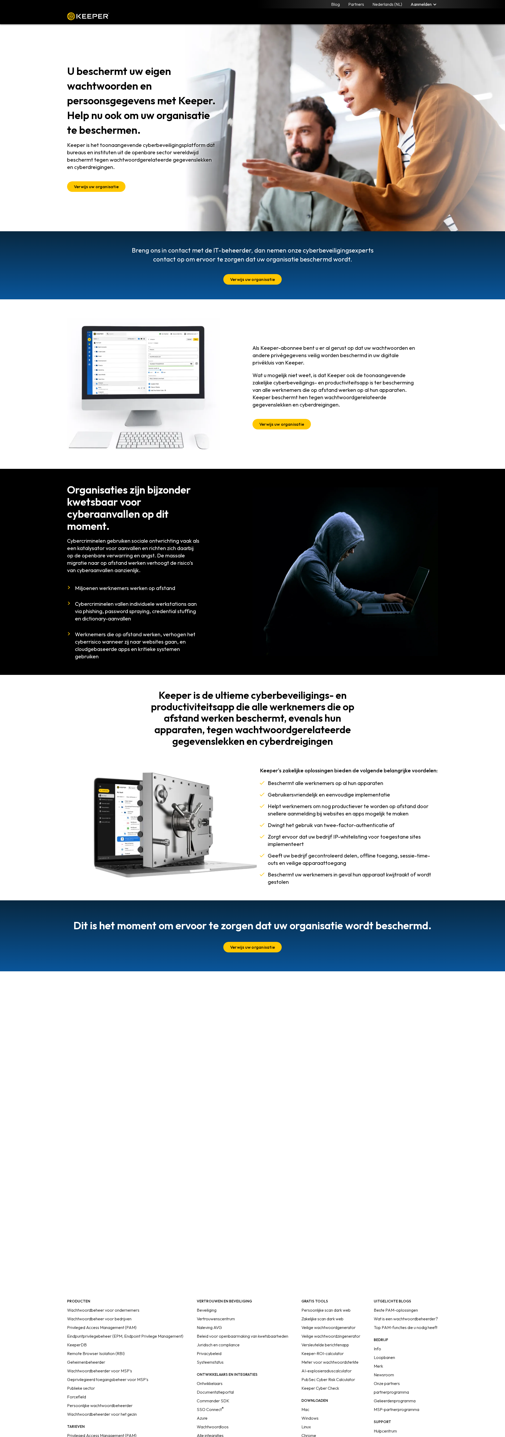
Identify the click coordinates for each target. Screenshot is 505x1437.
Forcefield (76, 1396)
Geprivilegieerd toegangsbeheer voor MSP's (107, 1379)
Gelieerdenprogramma (395, 1400)
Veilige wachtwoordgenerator (328, 1327)
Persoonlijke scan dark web (326, 1310)
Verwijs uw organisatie (96, 186)
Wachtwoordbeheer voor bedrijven (99, 1318)
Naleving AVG (209, 1327)
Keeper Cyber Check (320, 1388)
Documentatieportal (215, 1392)
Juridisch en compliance (218, 1344)
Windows (310, 1418)
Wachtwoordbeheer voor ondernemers (103, 1310)
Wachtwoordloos (213, 1426)
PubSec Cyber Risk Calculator (328, 1379)
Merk (378, 1366)
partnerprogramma (391, 1392)
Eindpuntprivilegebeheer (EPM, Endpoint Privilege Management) (125, 1336)
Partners (356, 4)
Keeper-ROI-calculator (322, 1353)
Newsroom (384, 1374)
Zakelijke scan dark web (322, 1318)
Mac (305, 1409)
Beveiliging (206, 1310)
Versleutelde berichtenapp (325, 1344)
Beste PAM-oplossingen (396, 1310)
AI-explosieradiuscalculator (326, 1370)
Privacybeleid (209, 1353)
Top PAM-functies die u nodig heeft (405, 1327)
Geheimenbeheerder (86, 1362)
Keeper (88, 16)
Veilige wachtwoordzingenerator (330, 1336)
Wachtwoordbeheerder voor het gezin (102, 1414)
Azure (202, 1418)
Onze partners (387, 1383)
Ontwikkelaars (210, 1383)
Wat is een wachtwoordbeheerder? (406, 1318)
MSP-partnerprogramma (396, 1409)
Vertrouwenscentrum (216, 1318)
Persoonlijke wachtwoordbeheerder (100, 1405)
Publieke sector (81, 1388)
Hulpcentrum (385, 1431)
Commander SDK (213, 1400)
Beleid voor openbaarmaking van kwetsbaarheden (242, 1336)
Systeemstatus (210, 1362)
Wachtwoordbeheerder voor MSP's (99, 1370)
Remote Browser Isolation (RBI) (96, 1353)
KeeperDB (77, 1344)
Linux (306, 1426)
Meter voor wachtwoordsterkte (329, 1362)
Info (377, 1348)
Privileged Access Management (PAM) (102, 1327)
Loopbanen (384, 1357)
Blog (335, 4)
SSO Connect (210, 1409)
